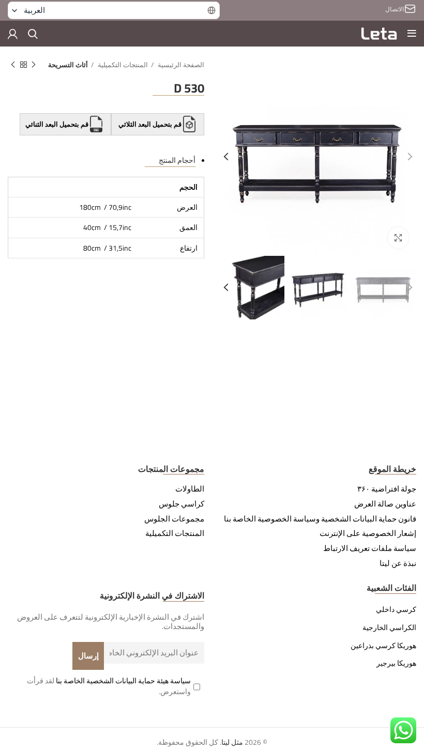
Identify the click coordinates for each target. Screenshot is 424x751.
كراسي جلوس (181, 504)
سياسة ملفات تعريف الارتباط (369, 548)
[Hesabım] (13, 33)
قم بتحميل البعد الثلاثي (150, 124)
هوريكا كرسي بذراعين (383, 645)
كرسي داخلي (396, 609)
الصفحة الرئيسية (180, 64)
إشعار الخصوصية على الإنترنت (368, 533)
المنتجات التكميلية (122, 64)
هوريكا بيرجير (396, 663)
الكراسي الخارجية (389, 627)
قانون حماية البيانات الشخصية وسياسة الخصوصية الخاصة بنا (320, 519)
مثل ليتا (232, 742)
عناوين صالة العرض (385, 504)
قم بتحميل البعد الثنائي (57, 124)
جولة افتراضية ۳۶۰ (386, 489)
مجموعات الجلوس (174, 519)
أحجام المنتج (177, 160)
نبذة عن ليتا (398, 563)
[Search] (33, 33)
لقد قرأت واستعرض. (109, 686)
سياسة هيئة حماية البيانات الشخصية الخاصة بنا (123, 680)
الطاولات (189, 489)
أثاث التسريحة (68, 64)
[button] (114, 10)
